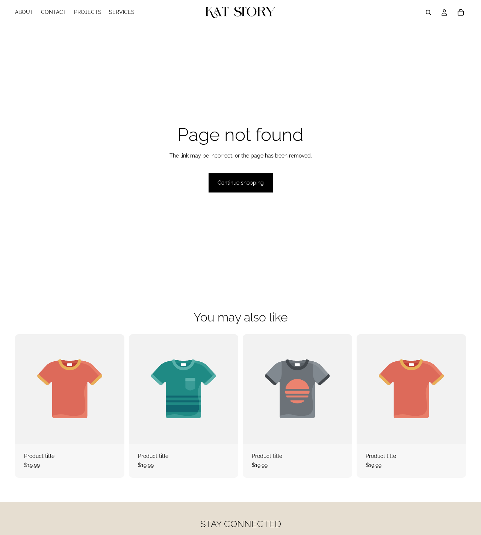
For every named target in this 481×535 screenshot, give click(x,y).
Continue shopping (241, 183)
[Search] (428, 12)
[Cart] (460, 12)
